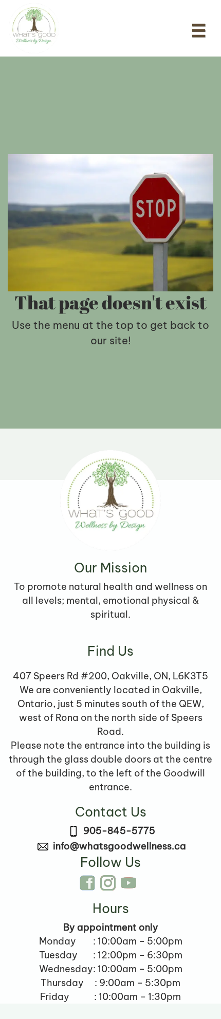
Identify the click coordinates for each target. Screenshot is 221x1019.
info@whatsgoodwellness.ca (119, 846)
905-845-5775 (119, 831)
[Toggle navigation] (198, 31)
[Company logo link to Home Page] (34, 28)
